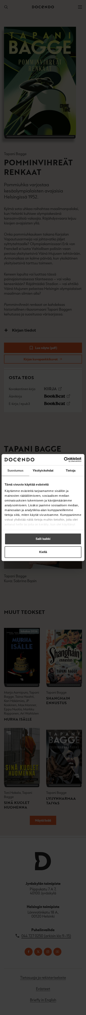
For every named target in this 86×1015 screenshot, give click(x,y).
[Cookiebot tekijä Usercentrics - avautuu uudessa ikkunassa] (63, 459)
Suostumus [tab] (15, 470)
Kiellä (43, 552)
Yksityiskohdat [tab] (43, 470)
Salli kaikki (43, 538)
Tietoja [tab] (70, 470)
